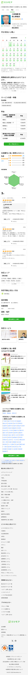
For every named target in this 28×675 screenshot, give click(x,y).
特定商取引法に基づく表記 (14, 659)
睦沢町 (10, 446)
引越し (3, 477)
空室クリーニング (5, 508)
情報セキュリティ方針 (19, 661)
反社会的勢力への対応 (8, 661)
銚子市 (10, 421)
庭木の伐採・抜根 (5, 486)
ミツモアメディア (5, 592)
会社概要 (3, 626)
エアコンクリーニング (6, 472)
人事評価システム (5, 564)
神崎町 (14, 442)
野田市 (20, 423)
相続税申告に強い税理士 (7, 519)
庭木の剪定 (4, 483)
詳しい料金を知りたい (14, 144)
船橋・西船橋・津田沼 (9, 413)
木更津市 (10, 423)
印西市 (22, 435)
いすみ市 (15, 439)
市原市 (19, 428)
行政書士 (3, 530)
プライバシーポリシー (16, 656)
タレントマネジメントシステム (8, 575)
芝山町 (17, 444)
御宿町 (20, 449)
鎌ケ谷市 (5, 432)
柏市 (10, 428)
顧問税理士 (4, 517)
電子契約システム (5, 561)
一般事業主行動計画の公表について (14, 669)
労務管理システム (5, 567)
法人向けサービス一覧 (6, 586)
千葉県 (17, 460)
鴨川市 (22, 430)
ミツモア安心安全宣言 (6, 595)
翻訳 (2, 547)
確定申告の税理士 (5, 514)
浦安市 (20, 432)
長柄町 (5, 449)
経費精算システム (5, 558)
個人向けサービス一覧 (6, 584)
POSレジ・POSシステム (7, 572)
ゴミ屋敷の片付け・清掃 (7, 500)
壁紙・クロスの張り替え (7, 491)
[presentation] (3, 10)
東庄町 (5, 444)
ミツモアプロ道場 (5, 611)
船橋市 (19, 421)
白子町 (19, 446)
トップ (2, 460)
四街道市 (5, 435)
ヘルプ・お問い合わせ (6, 589)
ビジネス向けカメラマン (7, 528)
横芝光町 (22, 444)
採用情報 (3, 632)
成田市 (10, 426)
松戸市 (16, 423)
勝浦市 (14, 428)
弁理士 (3, 536)
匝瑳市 (20, 437)
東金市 (19, 426)
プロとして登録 (5, 606)
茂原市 (5, 426)
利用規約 (8, 656)
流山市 (5, 430)
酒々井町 (5, 442)
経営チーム (4, 629)
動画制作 (3, 539)
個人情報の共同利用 (14, 664)
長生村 (14, 446)
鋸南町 (5, 451)
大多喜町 (15, 449)
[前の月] (2, 38)
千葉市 (5, 421)
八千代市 (10, 430)
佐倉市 (14, 426)
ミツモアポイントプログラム (14, 666)
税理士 (3, 511)
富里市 (10, 437)
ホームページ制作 (5, 542)
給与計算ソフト (5, 556)
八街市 (17, 435)
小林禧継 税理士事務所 (6, 462)
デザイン (3, 544)
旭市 (23, 426)
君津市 (11, 432)
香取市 (5, 439)
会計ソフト (4, 550)
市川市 (14, 421)
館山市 (5, 423)
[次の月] (25, 38)
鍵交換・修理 (4, 505)
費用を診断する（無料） (14, 319)
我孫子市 (16, 430)
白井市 (5, 437)
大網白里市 (22, 439)
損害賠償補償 (4, 597)
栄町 (10, 442)
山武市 (10, 439)
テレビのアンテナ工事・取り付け (9, 489)
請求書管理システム (6, 570)
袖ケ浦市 (11, 435)
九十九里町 (11, 444)
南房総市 (15, 437)
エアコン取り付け (5, 475)
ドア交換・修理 (5, 503)
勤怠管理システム (5, 553)
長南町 (10, 449)
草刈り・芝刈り (5, 497)
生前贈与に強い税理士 (10, 460)
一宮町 (5, 446)
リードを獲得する (5, 609)
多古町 (19, 442)
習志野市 (5, 428)
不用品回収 (4, 480)
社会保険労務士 (5, 533)
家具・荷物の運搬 (5, 494)
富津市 (16, 432)
